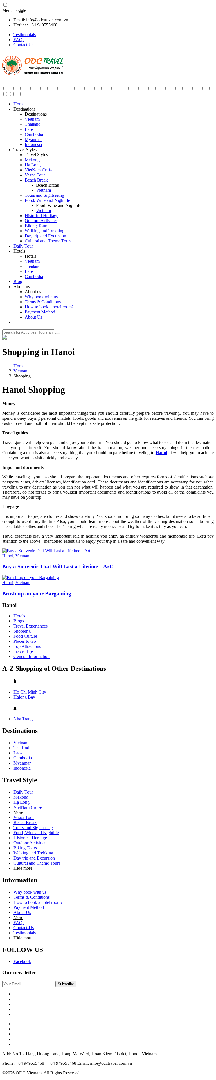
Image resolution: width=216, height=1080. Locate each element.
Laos (29, 129)
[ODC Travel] (32, 74)
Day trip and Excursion (45, 235)
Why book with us (41, 296)
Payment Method (40, 312)
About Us (33, 317)
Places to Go (25, 641)
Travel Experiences (31, 626)
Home (19, 103)
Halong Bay (24, 697)
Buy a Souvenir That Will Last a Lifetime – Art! (57, 566)
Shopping (22, 631)
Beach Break (36, 180)
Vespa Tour (35, 175)
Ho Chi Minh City (30, 692)
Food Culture (25, 636)
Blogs (19, 621)
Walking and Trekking (44, 230)
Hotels (19, 615)
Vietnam (32, 119)
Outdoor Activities (41, 220)
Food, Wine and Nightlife (47, 200)
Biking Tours (36, 225)
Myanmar (33, 139)
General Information (32, 656)
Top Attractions (27, 646)
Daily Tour (23, 246)
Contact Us (23, 44)
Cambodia (34, 134)
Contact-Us (24, 927)
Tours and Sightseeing (44, 195)
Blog (18, 281)
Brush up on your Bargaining (36, 594)
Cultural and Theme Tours (48, 240)
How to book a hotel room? (49, 306)
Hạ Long (33, 164)
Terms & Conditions (43, 301)
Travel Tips (23, 651)
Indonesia (33, 144)
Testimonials (25, 34)
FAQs (19, 39)
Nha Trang (23, 718)
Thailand (32, 124)
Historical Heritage (41, 215)
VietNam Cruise (39, 169)
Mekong (32, 159)
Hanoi (161, 452)
